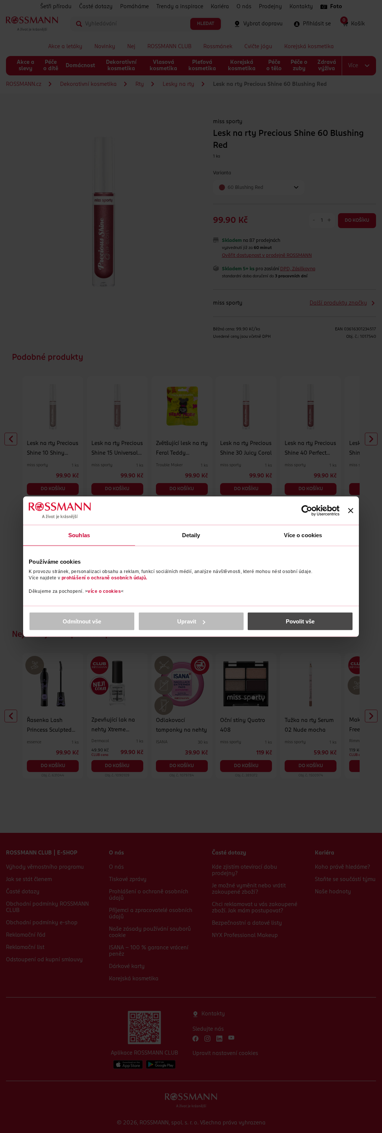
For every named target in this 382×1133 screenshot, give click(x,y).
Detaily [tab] (191, 535)
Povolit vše (300, 621)
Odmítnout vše (82, 621)
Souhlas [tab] (79, 535)
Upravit (186, 621)
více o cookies (104, 591)
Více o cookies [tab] (303, 535)
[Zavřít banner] (350, 510)
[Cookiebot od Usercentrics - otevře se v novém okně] (306, 510)
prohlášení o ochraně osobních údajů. (104, 577)
